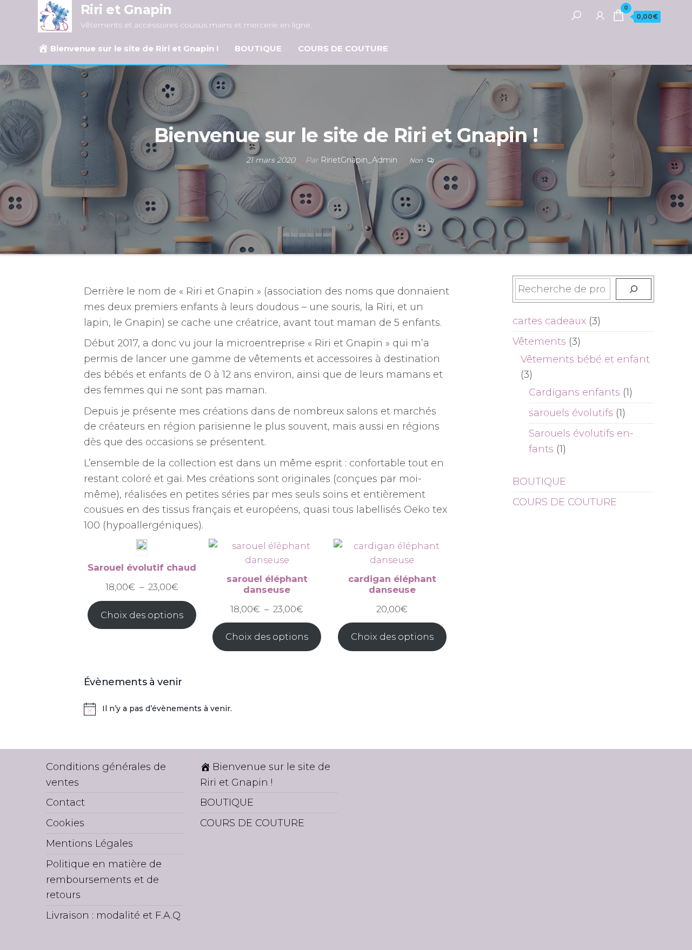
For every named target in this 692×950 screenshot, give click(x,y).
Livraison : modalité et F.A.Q (113, 915)
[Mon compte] (600, 15)
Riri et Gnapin (126, 9)
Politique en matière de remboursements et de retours (104, 879)
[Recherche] (633, 289)
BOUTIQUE (258, 48)
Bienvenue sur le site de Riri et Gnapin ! (134, 48)
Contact (65, 802)
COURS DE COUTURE (343, 48)
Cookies (65, 823)
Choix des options (142, 615)
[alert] (267, 709)
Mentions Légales (89, 843)
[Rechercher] (576, 15)
